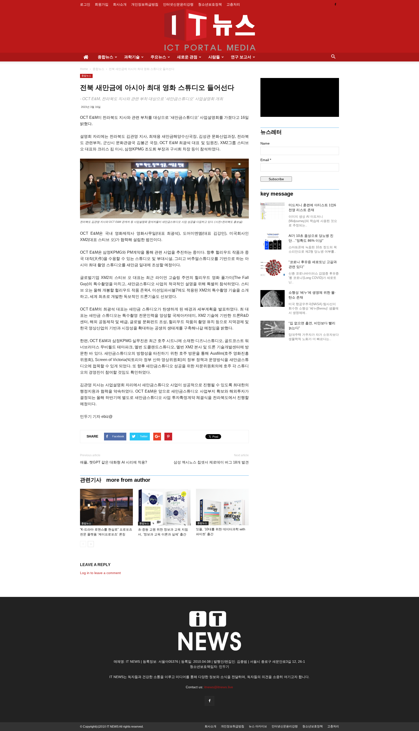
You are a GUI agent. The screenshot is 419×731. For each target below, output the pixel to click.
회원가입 (101, 4)
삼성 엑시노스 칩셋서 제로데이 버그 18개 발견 (211, 462)
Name (265, 143)
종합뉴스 (105, 57)
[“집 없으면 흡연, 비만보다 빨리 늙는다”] (272, 329)
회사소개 (120, 4)
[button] (333, 57)
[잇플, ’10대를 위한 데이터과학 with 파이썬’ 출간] (222, 507)
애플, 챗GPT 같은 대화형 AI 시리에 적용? (113, 462)
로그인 (85, 4)
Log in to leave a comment (100, 573)
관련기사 (90, 480)
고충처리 (233, 4)
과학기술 (132, 57)
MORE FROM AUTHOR (128, 480)
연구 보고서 (241, 57)
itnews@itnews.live (218, 687)
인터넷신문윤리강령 (178, 4)
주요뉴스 (158, 57)
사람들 (214, 57)
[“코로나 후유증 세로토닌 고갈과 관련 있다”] (272, 267)
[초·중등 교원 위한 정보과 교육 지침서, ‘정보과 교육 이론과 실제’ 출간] (164, 507)
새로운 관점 (187, 57)
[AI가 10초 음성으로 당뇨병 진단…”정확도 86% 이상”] (272, 241)
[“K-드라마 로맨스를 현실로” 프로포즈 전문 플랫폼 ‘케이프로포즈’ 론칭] (106, 507)
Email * (265, 160)
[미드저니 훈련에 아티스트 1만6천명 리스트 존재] (272, 211)
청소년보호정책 (210, 4)
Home (84, 69)
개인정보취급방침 (144, 4)
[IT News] (209, 31)
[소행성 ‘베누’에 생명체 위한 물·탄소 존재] (272, 298)
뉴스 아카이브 (258, 726)
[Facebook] (335, 4)
